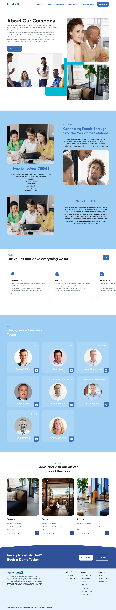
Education (85, 585)
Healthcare (86, 578)
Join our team (14, 49)
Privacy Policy (103, 582)
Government (86, 594)
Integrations (60, 4)
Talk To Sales (102, 557)
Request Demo (104, 578)
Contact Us (71, 578)
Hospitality (85, 588)
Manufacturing (87, 575)
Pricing (50, 4)
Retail (84, 582)
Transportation (87, 591)
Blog (100, 575)
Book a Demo (103, 4)
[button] (29, 4)
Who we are (71, 575)
